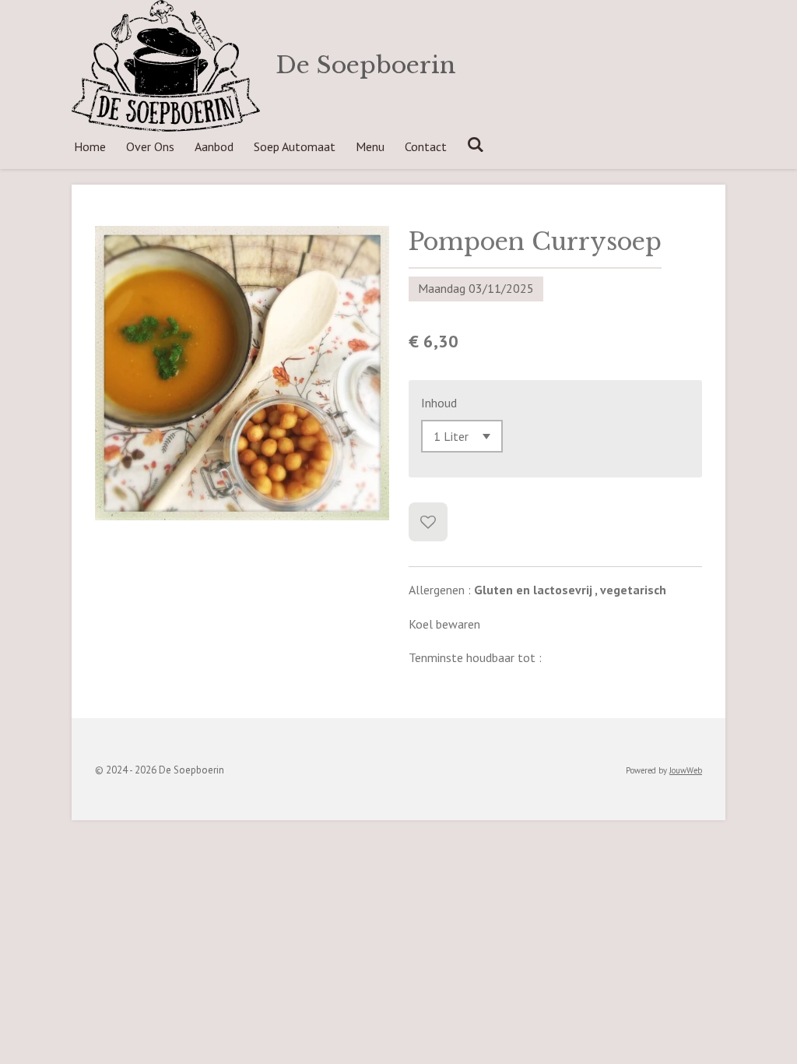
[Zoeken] (475, 144)
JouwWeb (685, 770)
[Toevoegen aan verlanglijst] (428, 521)
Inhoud (439, 402)
